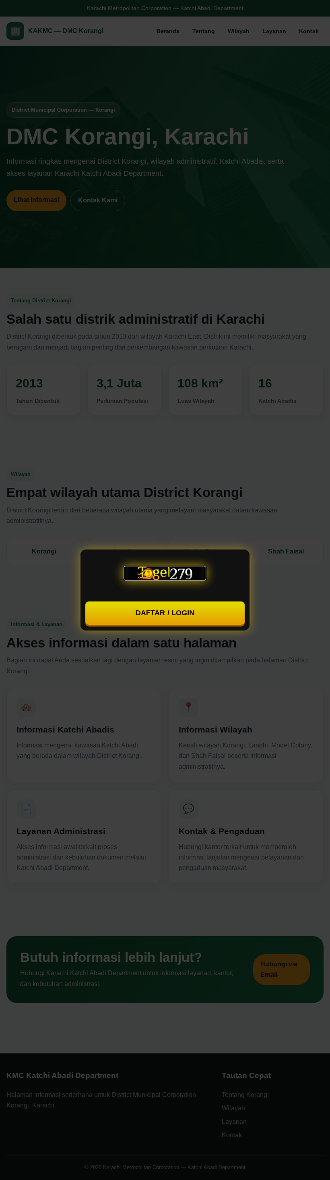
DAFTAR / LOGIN (165, 613)
